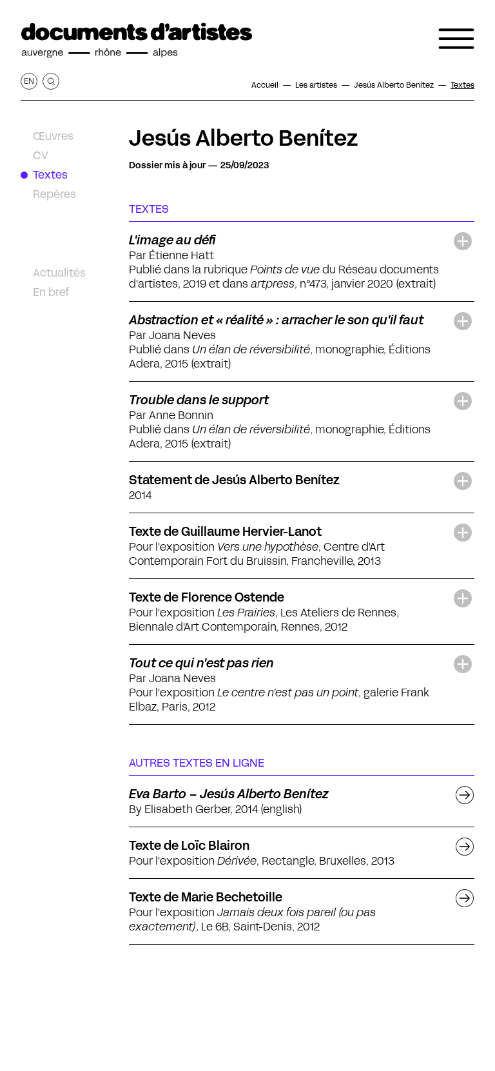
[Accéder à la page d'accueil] (137, 41)
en (29, 81)
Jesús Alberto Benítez (243, 138)
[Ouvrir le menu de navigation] (456, 39)
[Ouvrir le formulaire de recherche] (51, 81)
